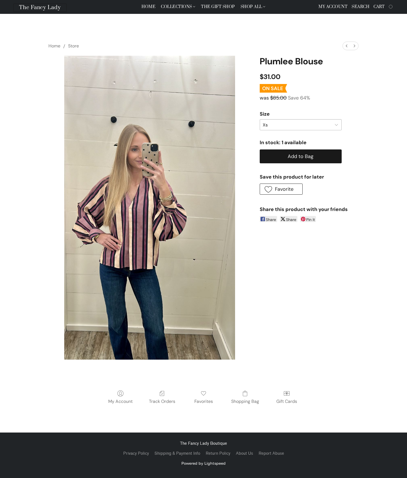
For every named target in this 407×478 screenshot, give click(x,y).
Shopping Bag (245, 401)
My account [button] (332, 6)
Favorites (203, 401)
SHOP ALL (252, 6)
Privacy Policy (136, 453)
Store (73, 46)
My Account (120, 401)
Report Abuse (271, 453)
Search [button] (360, 6)
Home (54, 46)
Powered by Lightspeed (203, 463)
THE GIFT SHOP (218, 6)
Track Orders (162, 401)
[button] (40, 8)
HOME (148, 6)
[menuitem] (347, 46)
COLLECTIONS (177, 6)
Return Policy (218, 453)
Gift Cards (286, 401)
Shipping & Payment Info (177, 453)
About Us (244, 453)
